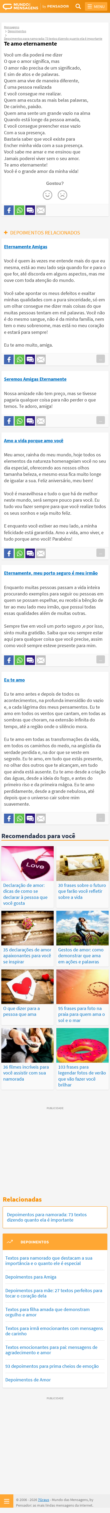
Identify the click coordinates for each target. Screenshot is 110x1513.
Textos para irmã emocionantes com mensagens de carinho (54, 1331)
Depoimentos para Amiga (30, 1277)
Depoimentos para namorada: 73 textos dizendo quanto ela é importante (47, 1217)
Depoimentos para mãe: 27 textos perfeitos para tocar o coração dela (53, 1293)
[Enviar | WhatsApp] (19, 210)
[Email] (41, 210)
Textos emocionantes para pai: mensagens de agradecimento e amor (51, 1350)
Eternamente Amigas (25, 247)
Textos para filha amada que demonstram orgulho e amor (47, 1312)
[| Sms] (30, 210)
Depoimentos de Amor (28, 1380)
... (100, 358)
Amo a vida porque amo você (33, 440)
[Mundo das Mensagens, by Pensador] (29, 6)
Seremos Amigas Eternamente (35, 379)
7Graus (43, 1499)
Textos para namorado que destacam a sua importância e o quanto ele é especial (48, 1260)
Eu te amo (14, 680)
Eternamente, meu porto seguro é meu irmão (51, 573)
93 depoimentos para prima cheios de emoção (52, 1366)
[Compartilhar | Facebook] (9, 210)
